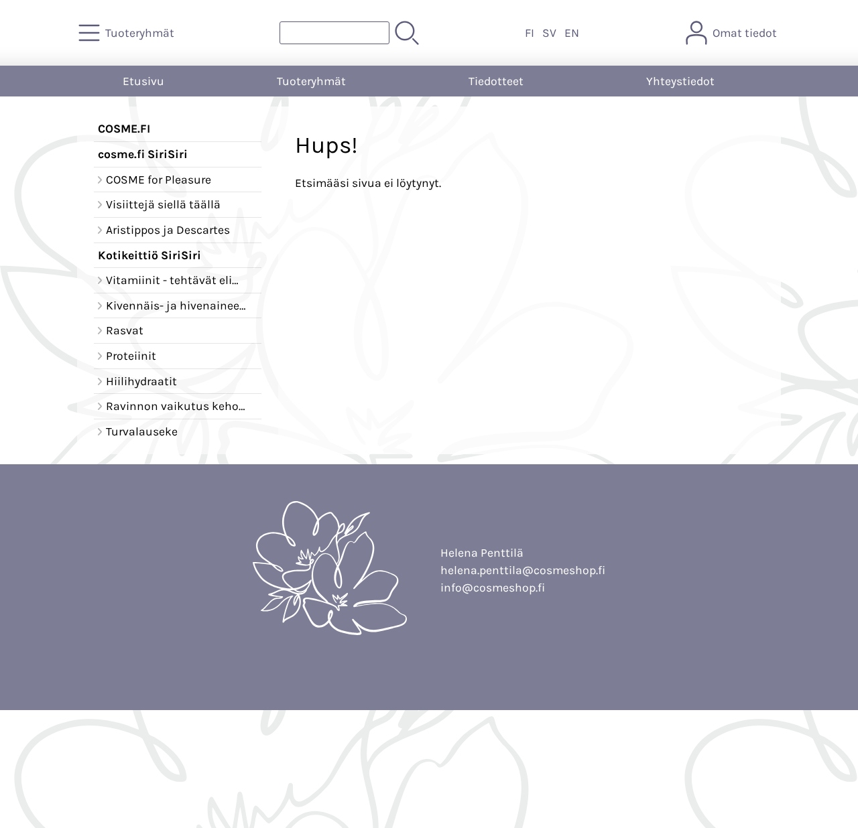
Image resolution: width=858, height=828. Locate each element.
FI (529, 33)
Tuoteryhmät (311, 81)
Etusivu (143, 81)
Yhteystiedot (680, 81)
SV (549, 33)
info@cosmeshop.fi (492, 587)
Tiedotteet (496, 81)
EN (571, 33)
